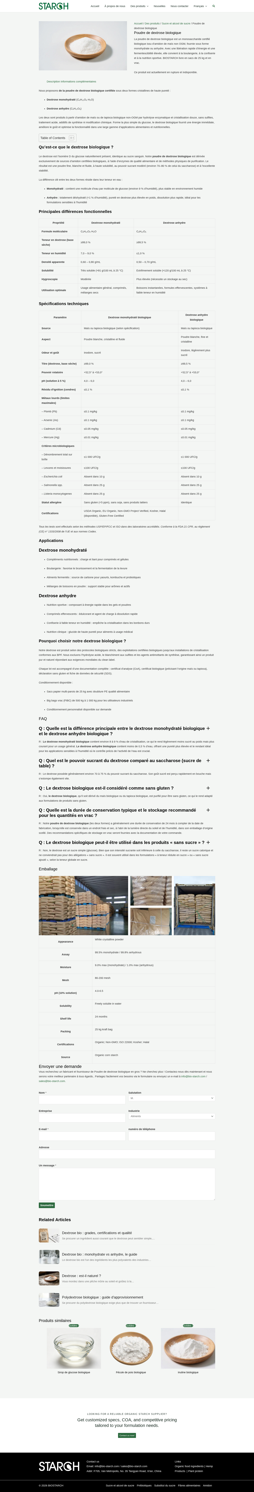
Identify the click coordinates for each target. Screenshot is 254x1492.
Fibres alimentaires (189, 1485)
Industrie (134, 1110)
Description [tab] (53, 81)
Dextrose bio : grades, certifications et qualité (97, 1233)
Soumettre (46, 1205)
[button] (146, 6)
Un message (47, 1165)
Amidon (207, 1485)
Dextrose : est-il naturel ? (81, 1276)
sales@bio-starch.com (52, 1081)
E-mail (44, 1129)
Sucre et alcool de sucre (176, 23)
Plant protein (195, 1471)
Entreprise (45, 1110)
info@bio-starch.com (193, 1076)
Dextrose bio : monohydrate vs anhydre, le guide (99, 1254)
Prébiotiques (144, 1485)
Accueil (95, 6)
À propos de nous (115, 6)
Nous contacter (179, 6)
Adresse (44, 1147)
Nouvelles (159, 6)
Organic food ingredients (189, 1466)
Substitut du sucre (164, 1485)
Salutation (134, 1092)
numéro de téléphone (141, 1129)
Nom (42, 1092)
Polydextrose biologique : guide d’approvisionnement (102, 1297)
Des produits (138, 6)
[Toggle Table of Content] (70, 137)
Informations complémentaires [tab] (78, 81)
